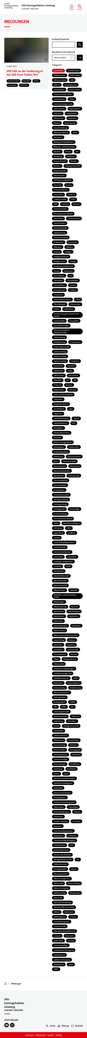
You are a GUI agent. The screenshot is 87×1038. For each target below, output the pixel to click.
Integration (58, 399)
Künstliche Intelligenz (71, 523)
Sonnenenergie (60, 764)
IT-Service (57, 385)
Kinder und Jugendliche (63, 442)
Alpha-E (57, 85)
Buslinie (74, 161)
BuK (77, 151)
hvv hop (71, 940)
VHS (71, 845)
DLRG (73, 199)
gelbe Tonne (58, 940)
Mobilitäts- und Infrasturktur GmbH (65, 596)
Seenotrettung (59, 745)
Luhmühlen (72, 557)
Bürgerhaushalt (60, 170)
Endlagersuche (59, 261)
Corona (69, 185)
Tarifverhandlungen (61, 812)
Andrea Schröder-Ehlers (63, 94)
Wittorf (57, 912)
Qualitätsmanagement (62, 673)
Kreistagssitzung (60, 504)
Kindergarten (59, 447)
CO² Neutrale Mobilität (62, 180)
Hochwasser (73, 375)
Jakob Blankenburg (61, 418)
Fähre (78, 299)
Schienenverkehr (60, 716)
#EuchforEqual (73, 70)
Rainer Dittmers (74, 683)
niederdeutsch (59, 955)
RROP (76, 678)
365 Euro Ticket (60, 80)
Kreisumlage (74, 509)
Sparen (56, 773)
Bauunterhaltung (60, 128)
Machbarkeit (59, 571)
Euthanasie (68, 271)
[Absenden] (80, 58)
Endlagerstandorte (61, 256)
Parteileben (58, 649)
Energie (73, 261)
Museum (74, 606)
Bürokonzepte (59, 175)
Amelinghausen (71, 85)
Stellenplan (58, 788)
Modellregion (59, 602)
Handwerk (75, 361)
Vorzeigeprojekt (60, 869)
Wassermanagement (62, 878)
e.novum (57, 936)
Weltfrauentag (59, 893)
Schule (56, 726)
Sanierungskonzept (61, 711)
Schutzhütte (58, 730)
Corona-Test (58, 194)
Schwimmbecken (60, 735)
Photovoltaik (59, 664)
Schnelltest (72, 721)
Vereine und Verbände (62, 854)
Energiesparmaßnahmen (63, 266)
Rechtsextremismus (61, 692)
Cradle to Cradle (60, 199)
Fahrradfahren (59, 285)
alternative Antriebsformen (64, 931)
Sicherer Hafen (59, 750)
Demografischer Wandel (63, 213)
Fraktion (73, 290)
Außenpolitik (71, 113)
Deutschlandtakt (60, 228)
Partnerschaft (73, 649)
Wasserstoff (58, 883)
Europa (56, 271)
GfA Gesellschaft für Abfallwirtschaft (62, 331)
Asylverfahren (74, 109)
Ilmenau (69, 385)
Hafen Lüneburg (60, 356)
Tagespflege (73, 807)
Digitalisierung (59, 233)
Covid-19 (71, 194)
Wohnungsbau (59, 917)
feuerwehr (69, 936)
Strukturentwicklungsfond (64, 802)
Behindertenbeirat (61, 132)
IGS (67, 380)
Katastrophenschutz (62, 433)
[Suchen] (80, 45)
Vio (77, 859)
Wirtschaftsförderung (62, 902)
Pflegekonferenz (69, 659)
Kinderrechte (74, 447)
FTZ (70, 276)
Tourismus (58, 826)
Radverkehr (58, 683)
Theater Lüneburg (61, 821)
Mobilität (73, 590)
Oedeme (72, 640)
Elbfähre (69, 247)
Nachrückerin (59, 616)
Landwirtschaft (60, 547)
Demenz (76, 204)
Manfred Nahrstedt (61, 576)
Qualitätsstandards (61, 678)
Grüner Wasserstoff (61, 347)
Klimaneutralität (69, 461)
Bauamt (57, 123)
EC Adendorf (59, 242)
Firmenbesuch (59, 290)
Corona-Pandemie (61, 190)
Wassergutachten (61, 874)
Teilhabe (77, 812)
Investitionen (59, 409)
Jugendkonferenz (60, 423)
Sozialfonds (74, 764)
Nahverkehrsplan (60, 626)
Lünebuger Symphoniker (63, 561)
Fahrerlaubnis (72, 280)
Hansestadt (58, 366)
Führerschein (75, 304)
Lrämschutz (58, 557)
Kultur (56, 523)
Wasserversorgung (61, 888)
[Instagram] (12, 1025)
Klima (56, 461)
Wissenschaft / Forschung (64, 907)
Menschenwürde (60, 585)
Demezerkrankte (60, 209)
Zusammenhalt (60, 926)
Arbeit (71, 99)
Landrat (57, 537)
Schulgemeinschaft (71, 726)
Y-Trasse (73, 917)
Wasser (74, 869)
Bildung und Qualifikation (64, 142)
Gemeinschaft (59, 321)
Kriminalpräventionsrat (63, 518)
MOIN (68, 566)
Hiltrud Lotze (59, 375)
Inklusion (72, 390)
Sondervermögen (60, 759)
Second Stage (73, 740)
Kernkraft (57, 437)
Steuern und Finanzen (62, 793)
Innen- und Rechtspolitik (63, 394)
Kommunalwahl (60, 485)
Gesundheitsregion (61, 325)
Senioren (73, 745)
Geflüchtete (68, 309)
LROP (69, 528)
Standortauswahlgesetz (63, 783)
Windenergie (75, 893)
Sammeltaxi (58, 70)
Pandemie (71, 645)
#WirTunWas (75, 75)
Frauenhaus (58, 295)
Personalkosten (60, 654)
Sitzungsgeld (75, 750)
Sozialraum (58, 769)
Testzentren (58, 816)
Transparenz (58, 836)
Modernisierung (60, 606)
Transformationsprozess (63, 831)
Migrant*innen (59, 590)
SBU (55, 707)
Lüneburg (57, 566)
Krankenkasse (59, 490)
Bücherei (57, 166)
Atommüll (58, 113)
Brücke (68, 151)
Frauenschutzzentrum (62, 299)
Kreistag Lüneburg (61, 499)
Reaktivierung (75, 688)
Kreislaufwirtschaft (61, 495)
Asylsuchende (59, 109)
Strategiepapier (60, 797)
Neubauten (76, 626)
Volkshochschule (60, 864)
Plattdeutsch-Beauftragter (64, 669)
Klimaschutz (75, 466)
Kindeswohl (58, 456)
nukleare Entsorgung (62, 960)
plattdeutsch (59, 964)
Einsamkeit (72, 242)
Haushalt (71, 366)
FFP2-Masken (59, 276)
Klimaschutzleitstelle (62, 471)
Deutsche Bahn (59, 223)
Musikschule (59, 611)
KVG (73, 423)
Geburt (56, 309)
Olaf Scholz (58, 645)
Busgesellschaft (60, 161)
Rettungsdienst (60, 697)
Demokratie (58, 218)
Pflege (56, 659)
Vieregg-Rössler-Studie (63, 859)
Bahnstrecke (58, 118)
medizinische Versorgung (64, 950)
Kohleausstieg (73, 475)
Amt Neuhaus (59, 89)
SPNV (64, 707)
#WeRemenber (59, 75)
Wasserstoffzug (74, 883)
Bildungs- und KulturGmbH (64, 147)
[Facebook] (6, 1025)
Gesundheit (74, 321)
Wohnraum (68, 912)
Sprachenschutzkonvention (64, 778)
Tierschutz (76, 821)
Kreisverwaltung (60, 514)
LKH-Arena (58, 528)
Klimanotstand (59, 466)
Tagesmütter (59, 807)
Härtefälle (58, 380)
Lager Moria (58, 533)
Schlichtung (58, 721)
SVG (72, 707)
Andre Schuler (74, 89)
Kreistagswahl (59, 509)
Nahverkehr (58, 621)
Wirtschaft (58, 897)
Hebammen (58, 370)
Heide (70, 370)
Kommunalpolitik (60, 480)
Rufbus (72, 702)
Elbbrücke (58, 247)
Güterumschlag (60, 351)
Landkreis (71, 533)
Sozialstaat (71, 769)
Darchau (65, 204)
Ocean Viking (59, 640)
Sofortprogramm (60, 754)
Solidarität (76, 754)
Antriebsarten (59, 99)
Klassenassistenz (74, 456)
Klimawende (59, 475)
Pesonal (74, 654)
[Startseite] (5, 983)
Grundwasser (75, 342)
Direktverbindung (61, 237)
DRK (55, 204)
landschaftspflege (61, 945)
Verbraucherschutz (61, 850)
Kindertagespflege (61, 452)
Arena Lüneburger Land (63, 104)
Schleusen (75, 716)
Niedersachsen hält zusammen (66, 635)
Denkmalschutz (74, 218)
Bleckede (57, 151)
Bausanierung (70, 123)
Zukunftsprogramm (61, 921)
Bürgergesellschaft (72, 166)
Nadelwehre (74, 616)
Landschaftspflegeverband (64, 542)
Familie (73, 285)
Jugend (76, 418)
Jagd (70, 409)
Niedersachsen (59, 630)
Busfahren (71, 156)
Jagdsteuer (58, 413)
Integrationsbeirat (61, 404)
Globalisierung (59, 342)
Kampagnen (58, 428)
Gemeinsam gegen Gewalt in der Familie (66, 315)
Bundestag (58, 156)
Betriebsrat (58, 137)
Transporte (72, 836)
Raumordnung (59, 688)
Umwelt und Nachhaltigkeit (64, 840)
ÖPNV (56, 969)
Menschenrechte (60, 580)
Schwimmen (59, 740)
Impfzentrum (59, 390)
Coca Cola (57, 185)
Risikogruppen (59, 702)
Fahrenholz (58, 280)
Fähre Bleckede (59, 304)
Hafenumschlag (60, 361)
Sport (66, 773)
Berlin (75, 132)
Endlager (68, 252)
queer (71, 964)
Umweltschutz (59, 845)
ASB (72, 80)
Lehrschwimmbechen (62, 552)
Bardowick (72, 118)
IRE (75, 380)
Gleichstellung (59, 337)
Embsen (57, 252)
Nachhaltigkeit (74, 611)
